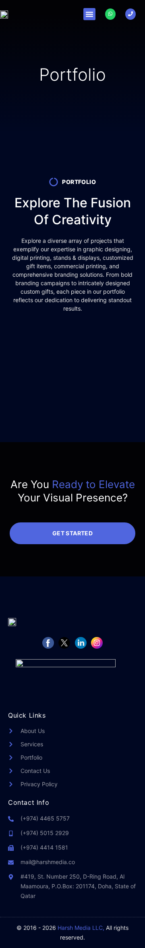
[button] (89, 14)
